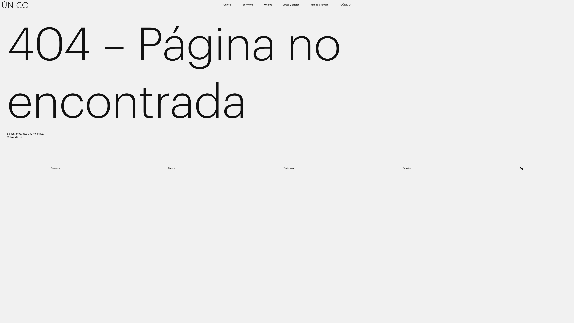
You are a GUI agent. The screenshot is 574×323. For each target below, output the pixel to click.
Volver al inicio (15, 137)
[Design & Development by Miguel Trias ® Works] (521, 168)
